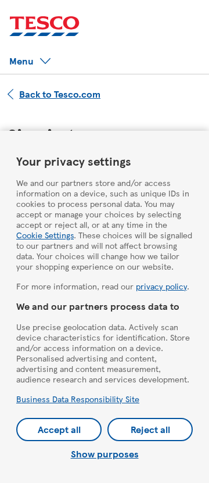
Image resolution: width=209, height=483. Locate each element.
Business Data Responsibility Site (77, 399)
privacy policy (161, 286)
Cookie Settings (45, 235)
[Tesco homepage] (44, 26)
